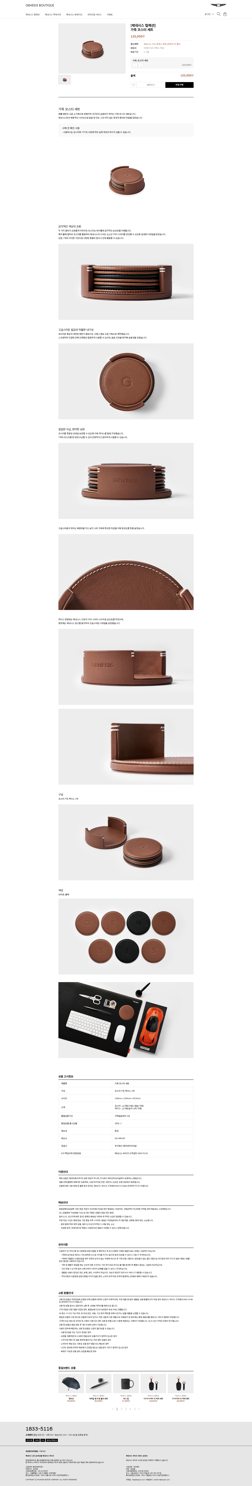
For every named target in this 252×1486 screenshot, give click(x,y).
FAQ (42, 1440)
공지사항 (29, 1440)
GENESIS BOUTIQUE (40, 5)
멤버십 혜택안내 (52, 1440)
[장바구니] (225, 14)
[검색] (218, 14)
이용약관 (42, 1451)
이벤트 (110, 14)
